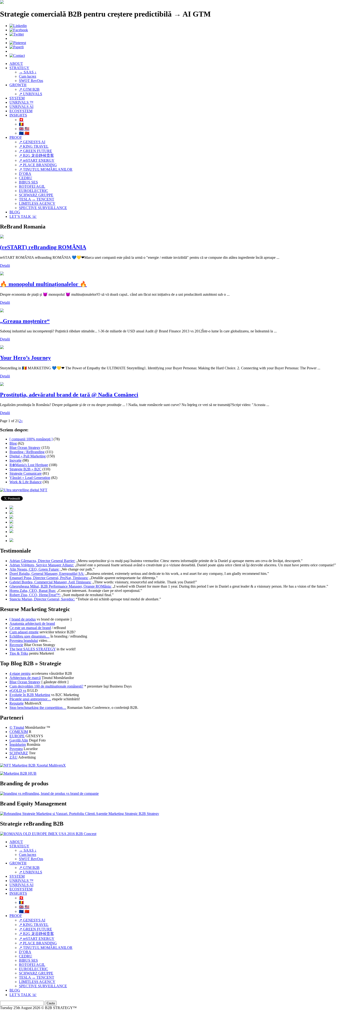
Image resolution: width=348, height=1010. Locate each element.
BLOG (14, 212)
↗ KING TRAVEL (34, 146)
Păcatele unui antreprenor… (30, 699)
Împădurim (17, 744)
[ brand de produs (22, 619)
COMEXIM (18, 732)
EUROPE (17, 736)
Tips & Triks (18, 653)
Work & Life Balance (25, 482)
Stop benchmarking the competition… (37, 708)
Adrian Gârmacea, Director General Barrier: (42, 561)
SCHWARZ (18, 753)
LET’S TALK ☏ (23, 217)
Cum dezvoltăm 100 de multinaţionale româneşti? (46, 686)
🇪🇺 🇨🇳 (24, 133)
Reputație (16, 703)
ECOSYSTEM (20, 111)
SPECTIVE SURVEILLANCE (43, 208)
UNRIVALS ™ (21, 102)
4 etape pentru (20, 673)
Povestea (16, 749)
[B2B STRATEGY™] (2, 2)
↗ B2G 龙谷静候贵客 (36, 155)
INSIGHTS (18, 115)
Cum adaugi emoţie (24, 632)
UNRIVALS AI (21, 107)
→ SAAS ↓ (27, 72)
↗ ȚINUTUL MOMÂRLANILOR (45, 169)
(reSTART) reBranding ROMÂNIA (43, 247)
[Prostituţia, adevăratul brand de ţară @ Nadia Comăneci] (2, 385)
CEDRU (25, 178)
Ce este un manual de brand (30, 628)
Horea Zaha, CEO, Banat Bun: (32, 591)
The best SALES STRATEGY (32, 649)
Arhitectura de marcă (25, 678)
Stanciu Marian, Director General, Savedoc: (42, 599)
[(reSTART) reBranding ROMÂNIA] (2, 237)
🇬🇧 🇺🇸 (24, 129)
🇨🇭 (21, 120)
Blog (13, 443)
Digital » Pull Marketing (27, 456)
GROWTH (18, 85)
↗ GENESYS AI (32, 142)
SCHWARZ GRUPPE (36, 195)
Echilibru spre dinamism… (29, 636)
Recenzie (16, 645)
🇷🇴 (21, 124)
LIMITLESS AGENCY (37, 203)
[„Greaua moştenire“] (2, 311)
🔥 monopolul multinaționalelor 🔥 (43, 284)
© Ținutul (16, 727)
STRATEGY (19, 68)
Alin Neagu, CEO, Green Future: (34, 569)
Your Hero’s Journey (25, 358)
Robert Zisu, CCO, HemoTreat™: (35, 595)
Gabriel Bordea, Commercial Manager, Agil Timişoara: (50, 582)
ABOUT (16, 64)
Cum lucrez (27, 76)
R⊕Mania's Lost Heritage (28, 465)
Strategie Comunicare (25, 473)
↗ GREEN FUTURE (35, 151)
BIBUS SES (28, 182)
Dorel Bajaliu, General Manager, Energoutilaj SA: (46, 574)
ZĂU (13, 757)
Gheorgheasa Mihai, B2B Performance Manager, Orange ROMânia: (60, 586)
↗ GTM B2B (29, 89)
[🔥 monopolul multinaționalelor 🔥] (2, 274)
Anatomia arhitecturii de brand (32, 623)
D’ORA (25, 174)
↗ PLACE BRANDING (38, 165)
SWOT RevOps (31, 81)
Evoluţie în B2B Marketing (29, 695)
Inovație (15, 460)
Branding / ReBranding (27, 452)
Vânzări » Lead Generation (29, 478)
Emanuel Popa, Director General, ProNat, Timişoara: (48, 578)
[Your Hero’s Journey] (2, 348)
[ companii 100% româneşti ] (31, 439)
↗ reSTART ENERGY (36, 160)
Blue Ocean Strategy (24, 448)
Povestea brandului (23, 641)
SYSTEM (17, 98)
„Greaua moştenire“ (25, 321)
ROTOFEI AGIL (32, 186)
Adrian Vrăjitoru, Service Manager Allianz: (41, 565)
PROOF (15, 137)
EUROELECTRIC (33, 191)
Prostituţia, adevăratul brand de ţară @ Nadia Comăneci (69, 395)
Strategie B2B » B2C (25, 469)
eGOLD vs (17, 690)
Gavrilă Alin (18, 740)
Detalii (5, 266)
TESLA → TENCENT (36, 199)
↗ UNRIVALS (30, 94)
